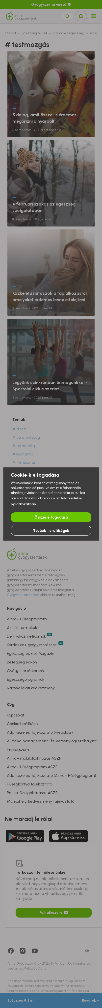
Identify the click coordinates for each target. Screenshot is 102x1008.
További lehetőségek (51, 530)
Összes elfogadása (51, 517)
